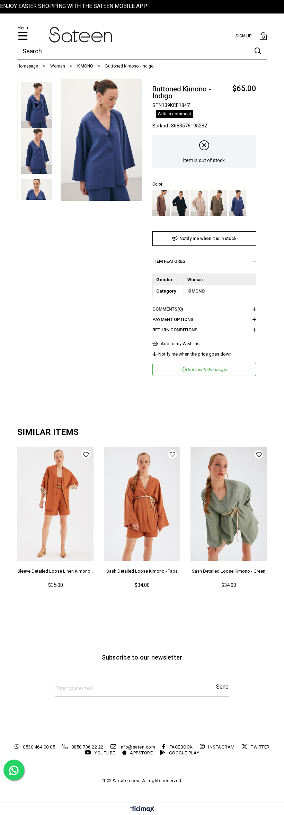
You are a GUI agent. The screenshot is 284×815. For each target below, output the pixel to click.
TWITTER (260, 747)
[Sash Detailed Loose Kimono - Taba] (142, 504)
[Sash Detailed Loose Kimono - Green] (228, 504)
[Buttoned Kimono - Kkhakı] (218, 203)
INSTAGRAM (221, 747)
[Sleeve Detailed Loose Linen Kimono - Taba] (55, 504)
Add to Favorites (85, 454)
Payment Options (172, 319)
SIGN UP (243, 36)
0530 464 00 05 (39, 747)
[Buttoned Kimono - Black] (180, 203)
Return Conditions (174, 329)
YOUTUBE (105, 752)
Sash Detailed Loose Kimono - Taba (142, 571)
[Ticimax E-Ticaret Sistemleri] (142, 809)
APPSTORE (141, 752)
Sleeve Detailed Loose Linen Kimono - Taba (55, 571)
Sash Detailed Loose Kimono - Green (228, 571)
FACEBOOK (181, 747)
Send (222, 686)
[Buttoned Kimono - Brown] (161, 203)
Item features (168, 261)
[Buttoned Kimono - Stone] (199, 203)
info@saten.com (137, 747)
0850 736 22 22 (87, 747)
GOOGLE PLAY (184, 752)
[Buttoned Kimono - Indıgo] (237, 203)
